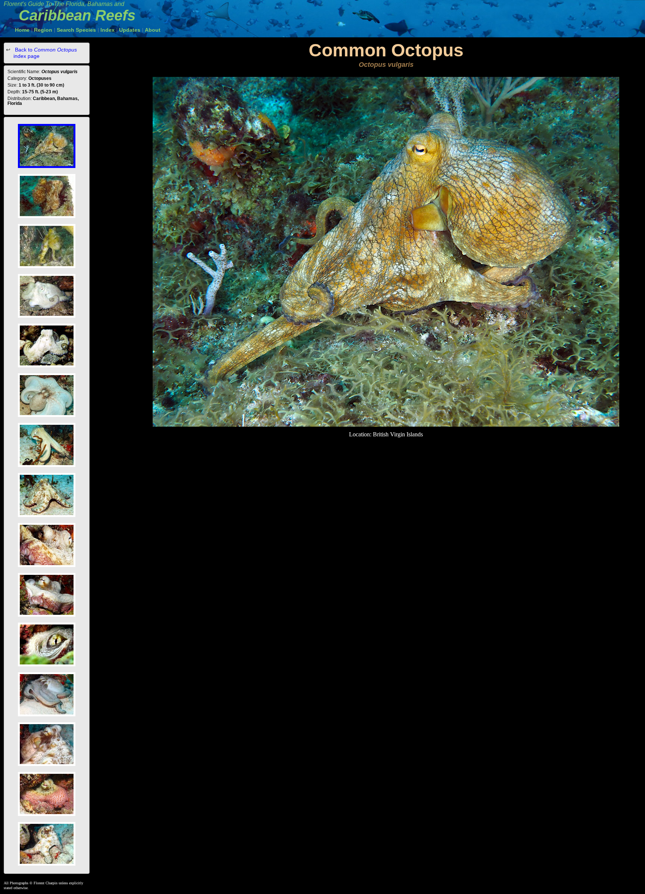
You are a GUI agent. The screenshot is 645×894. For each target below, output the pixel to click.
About (153, 30)
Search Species (76, 30)
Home (22, 30)
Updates (129, 30)
